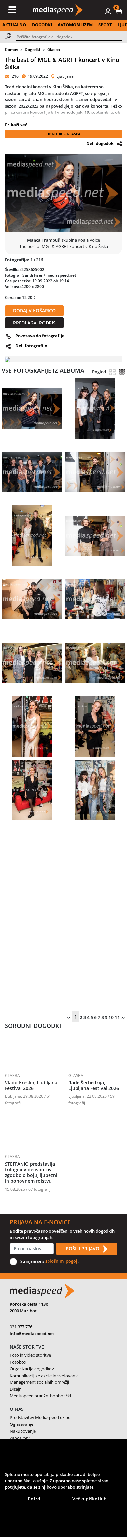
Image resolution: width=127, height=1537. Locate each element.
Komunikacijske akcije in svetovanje (44, 1376)
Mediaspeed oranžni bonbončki (40, 1396)
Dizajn (15, 1389)
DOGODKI (42, 25)
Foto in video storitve (30, 1355)
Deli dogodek (100, 143)
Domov (11, 49)
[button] (119, 11)
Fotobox (18, 1362)
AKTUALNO (14, 25)
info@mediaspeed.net (32, 1333)
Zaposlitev (20, 1438)
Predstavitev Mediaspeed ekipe (40, 1417)
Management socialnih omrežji (39, 1382)
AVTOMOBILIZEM (75, 25)
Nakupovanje (23, 1431)
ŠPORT (105, 25)
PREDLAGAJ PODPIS (34, 323)
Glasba (53, 49)
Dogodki (32, 49)
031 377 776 (21, 1327)
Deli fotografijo (31, 346)
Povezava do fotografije (39, 336)
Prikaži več (16, 125)
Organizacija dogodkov (32, 1369)
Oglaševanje (21, 1424)
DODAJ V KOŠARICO (34, 311)
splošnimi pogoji (61, 1261)
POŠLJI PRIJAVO (83, 1248)
